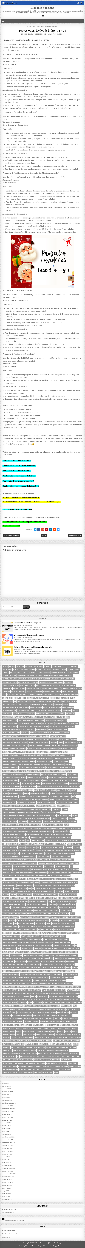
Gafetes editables (49, 866)
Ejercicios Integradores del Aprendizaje (14, 815)
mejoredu (5, 920)
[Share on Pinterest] (46, 529)
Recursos (46, 1003)
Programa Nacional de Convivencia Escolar (38, 984)
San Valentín (57, 1019)
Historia (5, 876)
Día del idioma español (75, 784)
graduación (65, 866)
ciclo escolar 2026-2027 (56, 726)
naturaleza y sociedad (24, 930)
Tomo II (9, 1066)
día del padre (32, 787)
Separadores (6, 1038)
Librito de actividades (20, 898)
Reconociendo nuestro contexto (23, 1000)
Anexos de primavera (69, 685)
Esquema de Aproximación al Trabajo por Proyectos (17, 828)
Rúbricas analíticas (66, 1015)
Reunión (53, 1012)
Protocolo (70, 987)
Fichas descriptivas (51, 853)
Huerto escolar (19, 876)
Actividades (32, 672)
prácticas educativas (33, 965)
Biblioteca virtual (35, 704)
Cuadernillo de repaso (60, 752)
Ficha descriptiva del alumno (55, 850)
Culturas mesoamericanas (32, 774)
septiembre (14, 1038)
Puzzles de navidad (42, 996)
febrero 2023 (7, 1092)
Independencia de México (9, 879)
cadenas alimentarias (23, 711)
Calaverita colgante (41, 711)
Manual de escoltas (70, 907)
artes (4, 695)
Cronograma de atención (10, 746)
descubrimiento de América (10, 780)
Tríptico (38, 1069)
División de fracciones (41, 800)
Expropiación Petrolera (59, 844)
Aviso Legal (6, 1237)
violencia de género (47, 1073)
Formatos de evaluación (45, 863)
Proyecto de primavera (34, 990)
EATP (57, 803)
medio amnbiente (76, 917)
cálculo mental (66, 711)
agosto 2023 (7, 1100)
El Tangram (54, 819)
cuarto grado (7, 771)
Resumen (47, 1012)
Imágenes (50, 876)
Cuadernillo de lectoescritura (68, 749)
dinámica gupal (44, 793)
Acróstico (24, 672)
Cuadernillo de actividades (69, 746)
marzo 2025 (7, 1154)
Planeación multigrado (62, 955)
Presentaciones (15, 968)
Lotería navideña (32, 907)
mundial (15, 926)
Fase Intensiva (68, 847)
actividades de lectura (9, 676)
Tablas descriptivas (65, 1047)
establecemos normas (40, 828)
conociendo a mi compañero (58, 736)
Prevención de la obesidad (41, 968)
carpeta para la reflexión (10, 720)
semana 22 (32, 1028)
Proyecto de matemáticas (19, 990)
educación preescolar (9, 809)
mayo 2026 (6, 1191)
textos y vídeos (7, 1063)
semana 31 (26, 1031)
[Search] (81, 3)
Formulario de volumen (59, 863)
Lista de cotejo (56, 901)
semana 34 (47, 1031)
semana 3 (12, 1031)
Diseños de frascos (8, 800)
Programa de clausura (67, 977)
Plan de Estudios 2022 (71, 952)
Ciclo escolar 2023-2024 (10, 726)
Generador (58, 866)
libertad (5, 898)
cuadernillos (70, 755)
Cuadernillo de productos (27, 752)
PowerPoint (12, 965)
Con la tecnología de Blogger (14, 1220)
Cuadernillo (40, 746)
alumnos (60, 682)
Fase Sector (76, 847)
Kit (33, 888)
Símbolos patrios (75, 1041)
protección (63, 987)
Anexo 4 (33, 685)
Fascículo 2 (78, 844)
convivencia (53, 742)
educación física (30, 806)
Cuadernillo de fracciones (50, 749)
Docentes (52, 800)
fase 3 (30, 27)
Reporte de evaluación (38, 1009)
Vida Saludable (28, 1073)
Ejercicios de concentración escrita (36, 812)
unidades (57, 1069)
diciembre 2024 (8, 1145)
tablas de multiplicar (52, 1047)
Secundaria (20, 1022)
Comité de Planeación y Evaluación (57, 730)
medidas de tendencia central (52, 917)
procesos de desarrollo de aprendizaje (31, 974)
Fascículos (29, 847)
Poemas (17, 961)
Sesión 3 (48, 1038)
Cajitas (33, 711)
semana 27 (67, 1028)
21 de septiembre (7, 669)
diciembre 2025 (8, 1176)
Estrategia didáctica (24, 831)
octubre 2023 (7, 1106)
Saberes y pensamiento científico (33, 1019)
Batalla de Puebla (65, 701)
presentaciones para (27, 968)
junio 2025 (6, 1162)
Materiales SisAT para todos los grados (27, 623)
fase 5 (38, 27)
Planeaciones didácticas (29, 958)
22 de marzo (24, 669)
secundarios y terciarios (31, 1022)
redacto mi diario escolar (57, 1003)
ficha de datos (16, 850)
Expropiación (47, 844)
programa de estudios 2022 (24, 981)
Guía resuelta (6, 872)
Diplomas (52, 793)
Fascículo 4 (13, 847)
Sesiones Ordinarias (75, 1038)
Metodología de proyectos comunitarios (37, 920)
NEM (39, 930)
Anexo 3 (27, 685)
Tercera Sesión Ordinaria (53, 1060)
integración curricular (47, 882)
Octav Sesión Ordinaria (35, 939)
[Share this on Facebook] (38, 529)
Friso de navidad (7, 866)
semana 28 (75, 1028)
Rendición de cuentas (9, 1009)
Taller (74, 1047)
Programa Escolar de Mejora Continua (14, 984)
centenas (44, 723)
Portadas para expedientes (47, 961)
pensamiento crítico (27, 949)
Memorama (12, 920)
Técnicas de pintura (26, 1057)
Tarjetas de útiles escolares (70, 1053)
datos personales (72, 774)
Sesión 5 (59, 1038)
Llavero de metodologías (10, 904)
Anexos (61, 685)
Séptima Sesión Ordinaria (26, 1038)
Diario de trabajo (45, 790)
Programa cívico (55, 977)
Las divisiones (59, 892)
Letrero (68, 895)
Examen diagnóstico (63, 841)
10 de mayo (12, 666)
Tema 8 (4, 1060)
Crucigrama (21, 746)
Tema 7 (78, 1057)
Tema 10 (48, 1057)
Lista (49, 901)
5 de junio (63, 669)
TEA (18, 1057)
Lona (19, 904)
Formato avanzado (21, 863)
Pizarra (78, 949)
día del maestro (15, 787)
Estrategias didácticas (46, 831)
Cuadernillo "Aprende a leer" (53, 746)
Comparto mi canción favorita (11, 733)
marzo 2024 (7, 1120)
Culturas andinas (18, 774)
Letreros (74, 895)
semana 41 (26, 1034)
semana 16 (61, 1025)
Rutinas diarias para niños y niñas (12, 1019)
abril (18, 672)
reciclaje (75, 996)
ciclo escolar (75, 723)
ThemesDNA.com (31, 1246)
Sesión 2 (42, 1038)
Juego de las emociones (59, 885)
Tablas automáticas (39, 1047)
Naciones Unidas (70, 926)
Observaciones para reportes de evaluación (15, 939)
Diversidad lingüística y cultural (24, 800)
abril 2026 (6, 1188)
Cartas (59, 720)
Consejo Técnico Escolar (42, 739)
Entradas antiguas (75, 535)
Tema (34, 1057)
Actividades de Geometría (58, 672)
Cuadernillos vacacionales (60, 761)
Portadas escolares (33, 961)
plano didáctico (48, 958)
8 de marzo (6, 672)
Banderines (53, 698)
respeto (34, 1012)
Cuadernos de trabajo (25, 768)
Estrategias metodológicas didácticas (14, 834)
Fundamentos (33, 866)
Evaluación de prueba (23, 838)
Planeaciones (73, 955)
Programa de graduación (40, 981)
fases (4, 850)
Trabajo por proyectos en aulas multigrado (55, 1066)
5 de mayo (70, 669)
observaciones (45, 936)
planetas (40, 958)
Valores (21, 1073)
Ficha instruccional (8, 853)
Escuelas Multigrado (29, 825)
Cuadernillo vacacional (59, 755)
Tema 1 (43, 1057)
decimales (30, 777)
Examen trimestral (75, 841)
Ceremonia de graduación (62, 723)
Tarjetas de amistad (55, 1053)
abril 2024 (6, 1123)
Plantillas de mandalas (68, 958)
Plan (28, 952)
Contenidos (31, 742)
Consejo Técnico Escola (27, 739)
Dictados (5, 793)
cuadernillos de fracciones (45, 758)
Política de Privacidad (9, 1234)
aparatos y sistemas (19, 688)
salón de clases (48, 1019)
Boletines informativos (9, 711)
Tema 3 (39, 1057)
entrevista (46, 822)
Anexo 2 (22, 685)
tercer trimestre (39, 1060)
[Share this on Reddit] (54, 529)
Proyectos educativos (57, 993)
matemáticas (37, 911)
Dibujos (53, 790)
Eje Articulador (56, 809)
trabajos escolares (75, 1066)
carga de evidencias (64, 717)
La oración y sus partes (9, 892)
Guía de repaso (47, 869)
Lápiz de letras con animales (45, 892)
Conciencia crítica (43, 736)
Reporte (28, 1009)
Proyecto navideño (8, 993)
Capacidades (53, 717)
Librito (10, 898)
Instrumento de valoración (10, 882)
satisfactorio (73, 1019)
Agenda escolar (7, 682)
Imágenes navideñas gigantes (62, 876)
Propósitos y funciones (51, 987)
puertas (33, 996)
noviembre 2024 (8, 1142)
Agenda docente (69, 679)
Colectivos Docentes (29, 730)
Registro (41, 1006)
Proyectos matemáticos (10, 996)
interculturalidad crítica (70, 882)
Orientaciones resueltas (9, 946)
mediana (72, 914)
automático (74, 695)
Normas (15, 933)
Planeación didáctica (16, 955)
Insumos (36, 882)
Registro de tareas (66, 1006)
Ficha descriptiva (41, 850)
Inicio (44, 535)
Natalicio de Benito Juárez (10, 930)
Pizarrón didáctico (20, 952)
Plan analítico (35, 952)
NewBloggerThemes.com (58, 1246)
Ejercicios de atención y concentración (14, 812)
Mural (44, 926)
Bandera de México (8, 698)
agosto (15, 682)
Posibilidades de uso (72, 961)
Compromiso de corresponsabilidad (40, 733)
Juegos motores (18, 888)
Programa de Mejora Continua (57, 981)
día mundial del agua (8, 790)
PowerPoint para (21, 965)
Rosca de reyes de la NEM (19, 1015)
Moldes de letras (40, 923)
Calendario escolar (29, 714)
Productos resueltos (23, 977)
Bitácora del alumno (23, 707)
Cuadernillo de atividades (34, 749)
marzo (24, 911)
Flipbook (64, 860)
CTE (27, 746)
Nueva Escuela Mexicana (48, 933)
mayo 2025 (6, 1160)
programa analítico (43, 977)
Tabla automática (16, 1047)
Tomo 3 (70, 1063)
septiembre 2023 (9, 1103)
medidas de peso (37, 917)
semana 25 (53, 1028)
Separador (77, 1034)
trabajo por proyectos (34, 1066)
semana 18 (75, 1025)
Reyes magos (73, 1012)
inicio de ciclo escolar (52, 879)
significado (49, 1041)
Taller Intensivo (7, 1050)
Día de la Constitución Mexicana (69, 780)
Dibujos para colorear (63, 790)
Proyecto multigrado (73, 990)
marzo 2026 (7, 1185)
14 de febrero (28, 666)
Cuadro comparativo (39, 768)
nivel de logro (58, 930)
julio (25, 888)
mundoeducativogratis (11, 3)
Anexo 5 (38, 685)
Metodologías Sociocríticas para (68, 920)
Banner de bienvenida (69, 698)
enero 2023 (6, 1089)
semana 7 (44, 1034)
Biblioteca (14, 704)
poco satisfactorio (8, 961)
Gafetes (41, 866)
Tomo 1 (60, 1063)
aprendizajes (6, 692)
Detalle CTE (38, 780)
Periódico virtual (57, 949)
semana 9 (57, 1034)
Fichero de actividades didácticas (60, 857)
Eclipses (71, 803)
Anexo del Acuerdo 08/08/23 (49, 685)
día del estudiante (63, 784)
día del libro (6, 787)
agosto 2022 (6, 1086)
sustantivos (6, 1047)
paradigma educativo (34, 946)
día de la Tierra (15, 784)
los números (6, 907)
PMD (77, 958)
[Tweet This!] (35, 529)
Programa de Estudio (9, 981)
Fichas (17, 853)
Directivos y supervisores (10, 796)
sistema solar (40, 1044)
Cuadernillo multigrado (44, 755)
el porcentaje (27, 819)
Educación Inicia (40, 806)
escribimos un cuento (9, 825)
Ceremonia (51, 723)
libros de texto (7, 901)
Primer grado (6, 971)
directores (22, 796)
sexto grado (40, 1041)
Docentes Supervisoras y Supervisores (67, 800)
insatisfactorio (64, 879)
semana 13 (41, 1025)
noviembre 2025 (9, 1174)
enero (19, 822)
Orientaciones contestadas (62, 942)
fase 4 (34, 27)
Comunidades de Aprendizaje (11, 736)
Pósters (5, 965)
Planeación (6, 955)
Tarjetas (45, 1053)
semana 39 (5, 1034)
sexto (34, 1041)
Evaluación (69, 834)
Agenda (62, 679)
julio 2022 (5, 1083)
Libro (45, 898)
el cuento (75, 815)
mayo (63, 914)
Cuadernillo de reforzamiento (44, 752)
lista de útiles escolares (69, 901)
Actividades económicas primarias (48, 676)
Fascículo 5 (21, 847)
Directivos (78, 793)
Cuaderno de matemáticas (25, 765)
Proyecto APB (7, 990)
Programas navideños (23, 987)
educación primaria (21, 809)
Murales (49, 926)
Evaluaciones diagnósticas (10, 841)
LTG (39, 907)
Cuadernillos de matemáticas (63, 758)
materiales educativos (54, 914)
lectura (29, 895)
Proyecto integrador (60, 990)
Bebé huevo (74, 701)
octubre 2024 (7, 1140)
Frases (77, 863)
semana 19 (5, 1028)
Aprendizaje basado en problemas (72, 688)
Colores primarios (41, 730)
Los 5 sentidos (42, 904)
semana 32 (33, 1031)
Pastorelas (56, 946)
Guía (71, 866)
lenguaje (55, 895)
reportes (62, 1009)
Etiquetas (47, 834)
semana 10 (21, 1025)
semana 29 (5, 1031)
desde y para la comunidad (26, 780)
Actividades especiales (65, 676)
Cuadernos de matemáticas (10, 768)
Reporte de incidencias (51, 1009)
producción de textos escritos (53, 974)
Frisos (15, 866)
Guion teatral (15, 872)
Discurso (29, 796)
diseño (74, 796)
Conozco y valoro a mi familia (11, 739)
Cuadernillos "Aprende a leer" (11, 758)
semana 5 (32, 1034)
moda (15, 923)
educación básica (7, 806)
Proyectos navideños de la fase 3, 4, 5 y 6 (42, 30)
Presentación (6, 968)
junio (29, 888)
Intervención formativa (9, 885)
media (67, 914)
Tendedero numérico (18, 1060)
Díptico (71, 793)
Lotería (13, 907)
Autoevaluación (48, 695)
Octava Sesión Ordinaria (50, 939)
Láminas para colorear (24, 892)
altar (55, 682)
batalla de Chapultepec (52, 701)
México (4, 923)
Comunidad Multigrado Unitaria (61, 733)
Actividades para (7, 679)
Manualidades (6, 911)
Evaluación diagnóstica (36, 838)
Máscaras (30, 911)
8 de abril (76, 669)
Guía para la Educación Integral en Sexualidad (66, 869)
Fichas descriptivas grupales (66, 853)
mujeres (54, 923)
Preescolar (44, 965)
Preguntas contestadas (56, 965)
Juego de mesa (71, 885)
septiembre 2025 (8, 1168)
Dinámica (26, 793)
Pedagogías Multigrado (9, 949)
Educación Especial (19, 806)
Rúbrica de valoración (53, 1015)
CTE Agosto (32, 746)
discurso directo (53, 796)
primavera (75, 968)
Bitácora (65, 704)
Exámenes (5, 844)
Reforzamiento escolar (30, 1006)
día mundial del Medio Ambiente (24, 790)
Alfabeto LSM (34, 682)
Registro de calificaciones (52, 1006)
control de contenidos (42, 742)
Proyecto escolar (47, 990)
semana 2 (12, 1028)
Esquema (66, 825)
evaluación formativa (51, 838)
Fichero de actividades (43, 857)
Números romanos (8, 936)
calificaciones (70, 714)
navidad (34, 930)
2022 (63, 666)
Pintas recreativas (69, 949)
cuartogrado (16, 771)
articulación (11, 695)
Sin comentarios (27, 625)
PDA (73, 946)
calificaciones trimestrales (11, 717)
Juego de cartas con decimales (43, 885)
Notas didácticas (28, 933)
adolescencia (46, 679)
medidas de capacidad (26, 917)
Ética (42, 834)
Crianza (79, 742)
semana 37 (68, 1031)
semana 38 (75, 1031)
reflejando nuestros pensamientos (13, 1006)
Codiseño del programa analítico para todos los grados (33, 647)
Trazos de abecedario (25, 1069)
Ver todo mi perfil (8, 1212)
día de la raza (6, 784)
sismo (8, 1044)
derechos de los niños (54, 777)
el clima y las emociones (64, 815)
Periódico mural (46, 949)
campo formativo (32, 717)
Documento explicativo (9, 803)
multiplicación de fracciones (66, 923)
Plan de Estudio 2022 (47, 952)
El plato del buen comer (15, 819)
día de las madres (26, 784)
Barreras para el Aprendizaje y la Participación (30, 701)
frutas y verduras (23, 866)
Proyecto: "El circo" (20, 993)
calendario (75, 711)
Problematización (69, 971)
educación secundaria (35, 809)
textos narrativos (66, 1060)
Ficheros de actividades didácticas (13, 860)
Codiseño (72, 726)
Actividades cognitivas (43, 672)
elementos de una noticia (10, 822)
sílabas (55, 1041)
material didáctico (20, 914)
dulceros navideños (49, 803)
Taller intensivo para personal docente (14, 1053)
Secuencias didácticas (9, 1022)
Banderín (46, 698)
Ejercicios (65, 809)
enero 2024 (7, 1114)
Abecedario (13, 672)
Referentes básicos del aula (74, 1003)
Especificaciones (47, 825)
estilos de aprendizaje (65, 828)
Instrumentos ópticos (26, 882)
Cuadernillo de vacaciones (10, 755)
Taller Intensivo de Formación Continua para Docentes (52, 1050)
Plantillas (57, 958)
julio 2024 (6, 1131)
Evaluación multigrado (64, 838)
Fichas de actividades (26, 853)
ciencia (67, 726)
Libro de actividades (53, 898)
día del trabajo (41, 787)
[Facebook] (78, 3)
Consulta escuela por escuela (11, 742)
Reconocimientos (39, 1000)
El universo (71, 819)
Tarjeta (40, 1053)
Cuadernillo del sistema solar (27, 755)
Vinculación (37, 1073)
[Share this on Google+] (42, 529)
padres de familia (22, 946)
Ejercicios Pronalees (32, 815)
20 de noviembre (56, 666)
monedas (48, 923)
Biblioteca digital (24, 704)
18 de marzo (47, 666)
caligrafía (23, 717)
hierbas (70, 872)
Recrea (30, 1003)
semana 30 (19, 1031)
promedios (33, 987)
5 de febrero (55, 669)
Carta (19, 720)
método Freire (20, 920)
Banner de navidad (8, 701)
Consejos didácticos (57, 739)
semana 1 (14, 1025)
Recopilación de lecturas (10, 1003)
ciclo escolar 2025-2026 (41, 726)
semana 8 (51, 1034)
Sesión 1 (36, 1038)
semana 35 (54, 1031)
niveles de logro (7, 933)
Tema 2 (54, 1057)
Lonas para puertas (31, 904)
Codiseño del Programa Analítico (12, 730)
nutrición (17, 936)
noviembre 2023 (8, 1108)
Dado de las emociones (59, 774)
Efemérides (45, 809)
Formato (70, 860)
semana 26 (61, 1028)
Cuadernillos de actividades (28, 758)
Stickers (75, 1044)
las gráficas (67, 892)
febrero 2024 (7, 1117)
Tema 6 (73, 1057)
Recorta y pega (22, 1003)
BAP (15, 701)
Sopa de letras (67, 1044)
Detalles (45, 780)
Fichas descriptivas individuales (12, 857)
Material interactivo (33, 914)
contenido (24, 742)
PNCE (80, 958)
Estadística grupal (52, 828)
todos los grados (51, 1063)
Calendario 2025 (18, 714)
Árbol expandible (56, 692)
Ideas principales (30, 876)
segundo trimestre (71, 1022)
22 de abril (16, 669)
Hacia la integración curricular (57, 872)
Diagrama (36, 790)
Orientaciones (49, 942)
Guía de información (36, 869)
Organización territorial (37, 942)
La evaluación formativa (49, 888)
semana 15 (54, 1025)
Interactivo (58, 882)
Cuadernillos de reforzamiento (12, 761)
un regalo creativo (47, 1069)
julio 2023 (6, 1097)
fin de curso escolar (55, 860)
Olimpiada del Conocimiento (10, 942)
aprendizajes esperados (18, 692)
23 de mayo (39, 669)
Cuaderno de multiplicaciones (42, 765)
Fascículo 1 (70, 844)
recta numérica (37, 1003)
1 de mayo (5, 666)
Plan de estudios (58, 952)
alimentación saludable (46, 682)
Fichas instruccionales (29, 857)
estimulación (77, 828)
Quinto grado (68, 996)
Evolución (22, 841)
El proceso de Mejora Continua (41, 819)
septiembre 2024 (8, 1137)
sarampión (65, 1019)
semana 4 (12, 1034)
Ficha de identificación (28, 850)
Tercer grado (29, 1060)
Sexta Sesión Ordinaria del (24, 1041)
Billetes (51, 704)
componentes (25, 733)
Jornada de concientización (25, 885)
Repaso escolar (20, 1009)
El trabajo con (63, 819)
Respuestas (41, 1012)
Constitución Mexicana (70, 739)
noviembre (37, 933)
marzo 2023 (6, 1094)
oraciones (26, 942)
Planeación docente (48, 955)
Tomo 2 (65, 1063)
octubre (60, 939)
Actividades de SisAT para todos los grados (29, 635)
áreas (76, 692)
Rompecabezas (7, 1015)
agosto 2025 (7, 1165)
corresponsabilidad (70, 742)
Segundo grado (60, 1022)
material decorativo (8, 914)
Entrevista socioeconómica (58, 822)
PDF (76, 946)
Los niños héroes (71, 904)
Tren (34, 1069)
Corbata (60, 742)
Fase (34, 847)
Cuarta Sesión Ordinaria (67, 768)
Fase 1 (38, 847)
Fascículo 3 (6, 847)
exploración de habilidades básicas (33, 844)
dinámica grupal (34, 793)
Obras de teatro (35, 936)
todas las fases (40, 1063)
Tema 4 (64, 1057)
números (77, 933)
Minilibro (10, 923)
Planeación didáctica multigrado (32, 955)
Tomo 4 (75, 1063)
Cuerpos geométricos (49, 771)
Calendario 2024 (7, 714)
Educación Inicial (51, 806)
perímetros (37, 949)
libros (79, 898)
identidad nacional (41, 876)
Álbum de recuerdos (23, 682)
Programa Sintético (57, 984)
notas (20, 933)
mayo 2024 (6, 1125)
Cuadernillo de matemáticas (11, 752)
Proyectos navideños (51, 27)
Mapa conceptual (16, 911)
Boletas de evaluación (55, 707)
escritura (19, 825)
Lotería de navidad (21, 907)
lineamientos (32, 901)
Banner (60, 698)
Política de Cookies (8, 1230)
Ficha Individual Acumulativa (72, 850)
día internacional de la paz (72, 787)
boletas (45, 707)
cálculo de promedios (54, 711)
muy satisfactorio (58, 926)
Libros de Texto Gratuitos (20, 901)
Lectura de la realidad (39, 895)
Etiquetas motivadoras (58, 834)
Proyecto (77, 987)
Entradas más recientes (11, 535)
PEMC (18, 949)
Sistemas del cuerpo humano (54, 1044)
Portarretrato (60, 961)
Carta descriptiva (50, 720)
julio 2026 (6, 1196)
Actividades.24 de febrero (34, 679)
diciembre (73, 790)
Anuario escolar (7, 688)
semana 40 (19, 1034)
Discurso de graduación (40, 796)
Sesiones (65, 1038)
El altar (54, 815)
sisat (4, 1044)
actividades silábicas (19, 679)
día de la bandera (53, 780)
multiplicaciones (7, 926)
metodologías (54, 920)
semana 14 (48, 1025)
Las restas (75, 892)
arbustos (70, 692)
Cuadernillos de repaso (28, 761)
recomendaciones (8, 1000)
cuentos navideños (26, 771)
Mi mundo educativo (42, 7)
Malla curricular (46, 907)
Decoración (37, 777)
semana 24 (46, 1028)
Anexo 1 (17, 685)
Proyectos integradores (73, 993)
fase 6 (42, 27)
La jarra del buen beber (64, 888)
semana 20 (19, 1028)
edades (76, 803)
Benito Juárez (6, 704)
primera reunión (27, 971)
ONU (20, 942)
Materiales (43, 914)
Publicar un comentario (56, 34)
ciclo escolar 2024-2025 (25, 726)
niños (42, 930)
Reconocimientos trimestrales (70, 1000)
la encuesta (38, 888)
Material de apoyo (54, 911)
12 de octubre (20, 666)
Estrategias (35, 831)
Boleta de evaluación (36, 707)
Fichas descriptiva (38, 853)
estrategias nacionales (32, 834)
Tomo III (15, 1066)
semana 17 (68, 1025)
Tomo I (4, 1066)
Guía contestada (7, 869)
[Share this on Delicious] (58, 529)
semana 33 (40, 1031)
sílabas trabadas (64, 1041)
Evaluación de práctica (9, 838)
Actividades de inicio (72, 672)
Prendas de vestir (69, 965)
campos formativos (43, 717)
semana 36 (61, 1031)
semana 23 (39, 1028)
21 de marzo (73, 666)
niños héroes (49, 930)
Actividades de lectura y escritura (27, 676)
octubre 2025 (7, 1171)
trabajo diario (22, 1066)
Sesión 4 (54, 1038)
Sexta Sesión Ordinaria (9, 1041)
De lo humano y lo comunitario (11, 777)
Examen (28, 841)
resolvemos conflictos (24, 1012)
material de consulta (66, 911)
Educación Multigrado (63, 806)
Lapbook (34, 892)
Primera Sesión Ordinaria (40, 971)
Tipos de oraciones (29, 1063)
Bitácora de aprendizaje (9, 707)
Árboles (64, 692)
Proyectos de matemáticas (42, 993)
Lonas (23, 904)
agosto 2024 (7, 1134)
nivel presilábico (68, 930)
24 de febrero (47, 669)
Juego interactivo (8, 888)
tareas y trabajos (32, 1053)
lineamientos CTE (42, 901)
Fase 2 (43, 847)
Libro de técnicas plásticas (68, 898)
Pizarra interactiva (8, 952)
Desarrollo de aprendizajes (70, 777)
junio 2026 (6, 1193)
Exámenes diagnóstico (15, 844)
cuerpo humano (37, 771)
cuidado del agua (7, 774)
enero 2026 (7, 1179)
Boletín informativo (68, 707)
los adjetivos (52, 904)
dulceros (39, 803)
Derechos (44, 777)
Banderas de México (19, 698)
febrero (9, 850)
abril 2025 (6, 1157)
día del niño (24, 787)
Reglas (75, 1006)
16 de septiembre (38, 666)
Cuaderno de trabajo (58, 765)
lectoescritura (21, 895)
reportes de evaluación (72, 1009)
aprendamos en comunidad (33, 688)
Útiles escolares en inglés (10, 1073)
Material (45, 911)
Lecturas (49, 895)
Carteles (64, 720)
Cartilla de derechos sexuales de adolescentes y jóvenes (19, 723)
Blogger (59, 1243)
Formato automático (9, 863)
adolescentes (55, 679)
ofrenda (66, 939)
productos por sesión (9, 977)
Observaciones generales (58, 936)
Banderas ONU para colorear (34, 698)
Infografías (35, 879)
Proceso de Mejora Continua (11, 974)
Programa (33, 977)
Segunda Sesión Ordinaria (47, 1022)
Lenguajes (62, 895)
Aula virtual (31, 695)
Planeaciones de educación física (12, 958)
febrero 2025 (7, 1151)
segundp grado (7, 1025)
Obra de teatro (25, 936)
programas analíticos (9, 987)
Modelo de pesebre (23, 923)
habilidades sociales (41, 872)
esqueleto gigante (58, 825)
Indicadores (20, 879)
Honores (11, 876)
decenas (23, 777)
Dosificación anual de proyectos (26, 803)
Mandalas (55, 907)
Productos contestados (70, 974)
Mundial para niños (36, 926)
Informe (42, 879)
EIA (50, 809)
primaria (68, 968)
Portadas (23, 961)
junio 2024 (6, 1128)
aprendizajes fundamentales (34, 692)
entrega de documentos (35, 822)
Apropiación (46, 692)
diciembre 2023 (8, 1111)
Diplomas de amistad (62, 793)
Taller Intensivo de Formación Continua (24, 1050)
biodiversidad (58, 704)
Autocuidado (39, 695)
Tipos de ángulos (18, 1063)
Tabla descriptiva (27, 1047)
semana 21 (25, 1028)
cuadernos (68, 765)
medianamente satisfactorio (11, 917)
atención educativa (21, 695)
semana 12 (34, 1025)
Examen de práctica (50, 841)
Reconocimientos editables (52, 1000)
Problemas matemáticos (56, 971)
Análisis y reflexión (8, 685)
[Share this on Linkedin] (50, 529)
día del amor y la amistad (49, 784)
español (38, 825)
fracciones (70, 863)
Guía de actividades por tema (21, 869)
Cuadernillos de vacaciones (44, 761)
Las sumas (13, 895)
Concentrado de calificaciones (28, 736)
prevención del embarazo (57, 968)
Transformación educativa (10, 1069)
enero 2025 (7, 1148)
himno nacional (77, 872)
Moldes (32, 923)
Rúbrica (29, 1015)
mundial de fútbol (24, 926)
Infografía (28, 879)
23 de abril (32, 669)
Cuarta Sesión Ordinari (52, 768)
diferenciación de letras (16, 793)
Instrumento (73, 879)
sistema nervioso (30, 1044)
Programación (68, 984)
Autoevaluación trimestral (62, 695)
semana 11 (27, 1025)
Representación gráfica (9, 1012)
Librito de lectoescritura (34, 898)
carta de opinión (39, 720)
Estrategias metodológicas (62, 831)
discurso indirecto (65, 796)
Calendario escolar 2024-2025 (45, 714)
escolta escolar (71, 822)
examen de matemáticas (37, 841)
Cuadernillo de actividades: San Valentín (14, 749)
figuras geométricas (30, 860)
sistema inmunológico (17, 1044)
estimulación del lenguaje (10, 831)
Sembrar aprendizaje (67, 1034)
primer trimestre (17, 971)
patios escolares (66, 946)
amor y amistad (68, 682)
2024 (67, 666)
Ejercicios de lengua (54, 812)
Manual (61, 907)
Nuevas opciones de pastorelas (65, 933)
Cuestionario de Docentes (63, 771)
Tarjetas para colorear (9, 1057)
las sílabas (6, 895)
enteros (24, 822)
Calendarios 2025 (60, 714)
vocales (56, 1073)
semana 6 (38, 1034)
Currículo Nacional (46, 774)
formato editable (32, 863)
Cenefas (38, 723)
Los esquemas (61, 904)
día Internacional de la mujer (55, 787)
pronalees (40, 987)
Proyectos (30, 993)
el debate (5, 819)
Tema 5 (68, 1057)
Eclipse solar (63, 803)
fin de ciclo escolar (42, 860)
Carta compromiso (28, 720)
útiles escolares (65, 1069)
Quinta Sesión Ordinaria (56, 996)
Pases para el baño (46, 946)
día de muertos (36, 784)
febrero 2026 (7, 1182)
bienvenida (44, 704)
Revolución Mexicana (63, 1012)
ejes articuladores (44, 815)
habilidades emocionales (27, 872)
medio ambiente (66, 917)
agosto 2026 (7, 1199)
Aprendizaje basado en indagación (52, 688)
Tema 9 (9, 1060)
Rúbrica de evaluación (39, 1015)
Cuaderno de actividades (10, 765)
